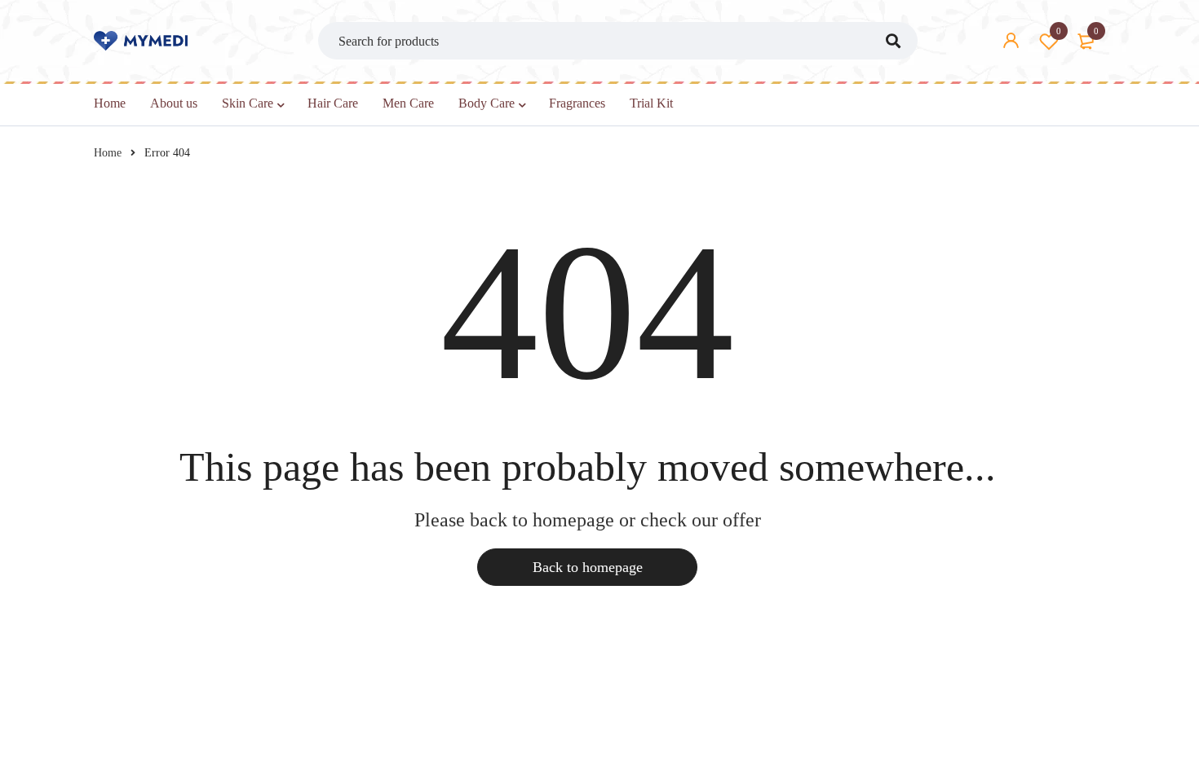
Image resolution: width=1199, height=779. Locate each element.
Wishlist (1058, 31)
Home (108, 153)
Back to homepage (588, 567)
